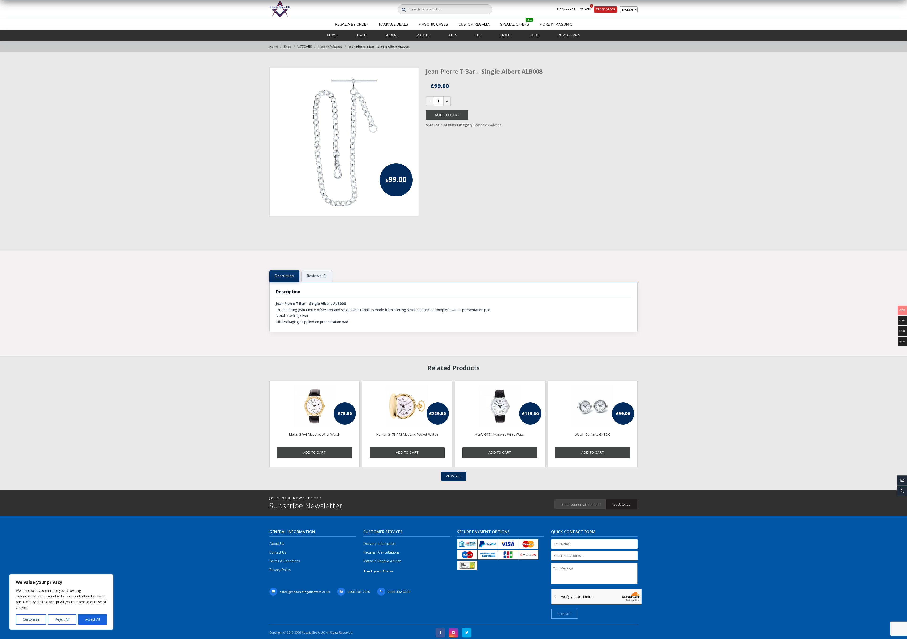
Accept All (92, 619)
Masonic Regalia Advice (382, 561)
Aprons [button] (392, 35)
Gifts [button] (453, 35)
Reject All (62, 619)
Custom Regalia (474, 24)
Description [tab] (284, 275)
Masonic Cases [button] (433, 24)
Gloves (332, 35)
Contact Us (277, 552)
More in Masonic (555, 24)
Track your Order (378, 571)
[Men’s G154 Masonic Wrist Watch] (500, 406)
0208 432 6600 (399, 592)
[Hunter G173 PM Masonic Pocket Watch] (407, 406)
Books (535, 35)
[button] (902, 491)
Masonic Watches (330, 47)
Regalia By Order (352, 24)
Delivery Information (379, 543)
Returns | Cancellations (381, 552)
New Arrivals (569, 35)
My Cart (586, 8)
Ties (478, 35)
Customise (31, 619)
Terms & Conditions (284, 561)
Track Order (605, 9)
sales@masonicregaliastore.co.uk (305, 592)
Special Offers (516, 23)
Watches (423, 35)
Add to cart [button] (314, 453)
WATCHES (304, 47)
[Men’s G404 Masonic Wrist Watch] (314, 406)
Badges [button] (505, 35)
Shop (287, 47)
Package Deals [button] (393, 24)
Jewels (362, 35)
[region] (61, 602)
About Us (276, 543)
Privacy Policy (280, 569)
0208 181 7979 (358, 592)
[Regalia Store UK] (280, 9)
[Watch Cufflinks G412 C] (592, 406)
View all (454, 476)
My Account (566, 9)
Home (273, 47)
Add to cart (447, 115)
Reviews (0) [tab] (317, 275)
